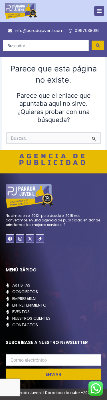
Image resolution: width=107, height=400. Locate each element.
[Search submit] (98, 45)
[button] (99, 11)
